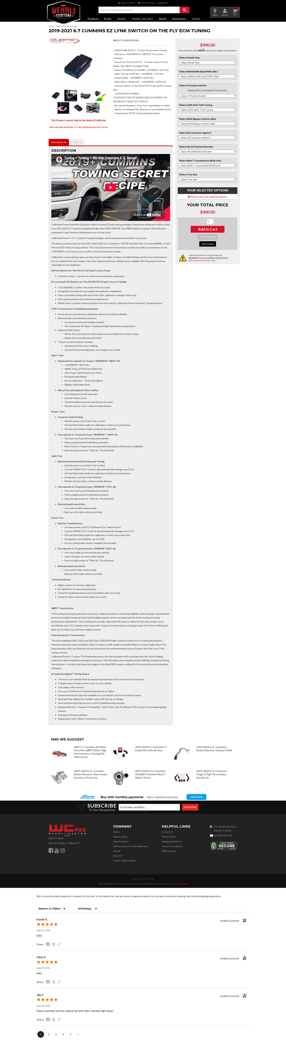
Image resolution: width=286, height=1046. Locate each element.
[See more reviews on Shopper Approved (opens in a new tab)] (59, 944)
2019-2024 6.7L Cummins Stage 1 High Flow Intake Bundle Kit (211, 774)
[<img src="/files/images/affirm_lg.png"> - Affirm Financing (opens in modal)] (143, 797)
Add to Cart (207, 229)
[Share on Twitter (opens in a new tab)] (54, 944)
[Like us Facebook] (51, 850)
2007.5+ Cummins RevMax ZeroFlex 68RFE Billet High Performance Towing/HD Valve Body (90, 751)
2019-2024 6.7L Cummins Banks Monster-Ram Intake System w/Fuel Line (90, 774)
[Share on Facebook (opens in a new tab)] (48, 944)
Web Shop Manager (179, 884)
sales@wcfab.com (223, 835)
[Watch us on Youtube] (56, 850)
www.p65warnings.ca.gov (204, 260)
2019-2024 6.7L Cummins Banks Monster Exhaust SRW (214, 748)
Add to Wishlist (208, 236)
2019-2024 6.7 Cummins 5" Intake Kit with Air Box (151, 748)
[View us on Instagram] (62, 850)
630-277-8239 (56, 838)
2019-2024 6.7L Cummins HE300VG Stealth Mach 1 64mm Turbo (150, 774)
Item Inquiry (207, 243)
